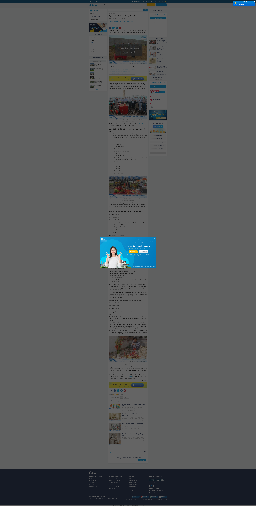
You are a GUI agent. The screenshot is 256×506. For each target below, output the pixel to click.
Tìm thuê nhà (144, 251)
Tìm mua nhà (133, 251)
